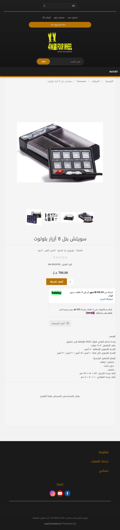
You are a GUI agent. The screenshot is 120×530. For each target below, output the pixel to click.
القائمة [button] (113, 71)
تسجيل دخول (59, 17)
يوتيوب (60, 493)
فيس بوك (67, 493)
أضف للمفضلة (58, 323)
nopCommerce (53, 523)
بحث (43, 61)
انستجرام (52, 493)
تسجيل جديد (73, 17)
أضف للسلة (56, 282)
